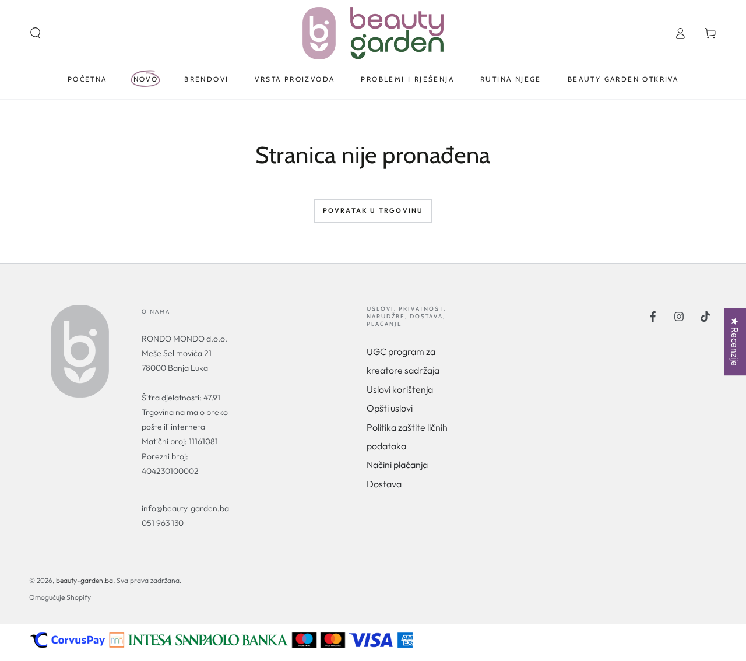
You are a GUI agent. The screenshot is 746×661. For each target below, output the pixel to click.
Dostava (384, 484)
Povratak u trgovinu (373, 210)
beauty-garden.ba (84, 580)
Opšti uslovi (390, 408)
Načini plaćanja (397, 464)
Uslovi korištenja (400, 389)
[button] (35, 33)
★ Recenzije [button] (735, 341)
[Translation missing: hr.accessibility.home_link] (373, 33)
